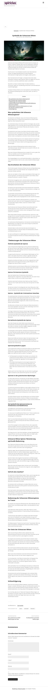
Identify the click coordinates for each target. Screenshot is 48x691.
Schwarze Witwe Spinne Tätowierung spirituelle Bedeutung (22, 103)
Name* (9, 654)
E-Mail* (10, 660)
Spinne (21, 608)
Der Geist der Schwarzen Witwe (16, 107)
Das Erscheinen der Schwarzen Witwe (17, 100)
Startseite (16, 30)
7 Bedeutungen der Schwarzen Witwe (17, 101)
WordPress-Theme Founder (18, 688)
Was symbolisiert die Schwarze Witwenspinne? (19, 98)
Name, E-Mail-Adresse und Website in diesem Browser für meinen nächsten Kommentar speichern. (23, 674)
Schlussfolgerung (12, 108)
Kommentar (11, 641)
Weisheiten (32, 608)
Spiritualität (20, 605)
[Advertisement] (24, 16)
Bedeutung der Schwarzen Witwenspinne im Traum (20, 106)
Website (10, 666)
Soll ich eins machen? (13, 104)
